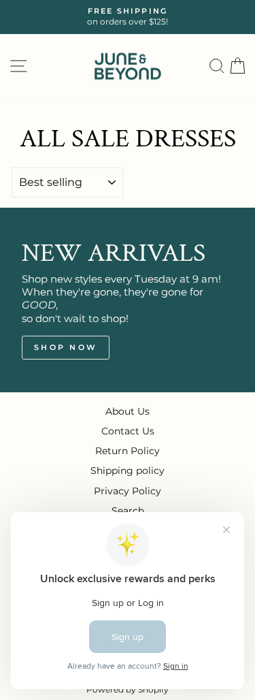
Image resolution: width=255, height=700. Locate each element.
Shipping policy (127, 470)
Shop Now (65, 347)
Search (128, 510)
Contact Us (127, 431)
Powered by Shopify (127, 689)
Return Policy (127, 450)
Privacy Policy (127, 491)
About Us (127, 411)
